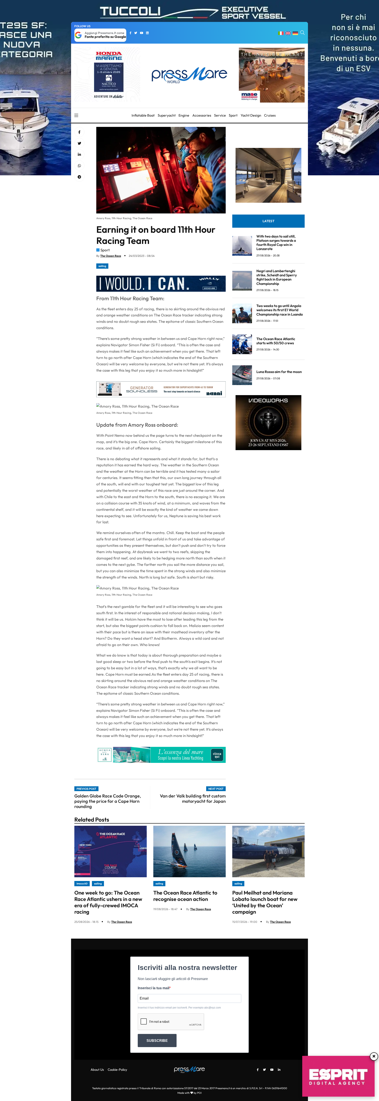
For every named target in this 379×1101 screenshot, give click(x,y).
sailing (102, 266)
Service (220, 115)
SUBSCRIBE (157, 1040)
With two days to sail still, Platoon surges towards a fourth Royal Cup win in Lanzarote (276, 242)
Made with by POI (189, 1092)
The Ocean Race (110, 255)
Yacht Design (251, 115)
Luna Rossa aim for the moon (279, 371)
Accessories (201, 115)
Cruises (270, 115)
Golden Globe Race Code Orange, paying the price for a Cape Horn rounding (107, 801)
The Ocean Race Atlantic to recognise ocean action (185, 895)
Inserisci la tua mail (153, 988)
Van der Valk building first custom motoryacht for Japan (193, 798)
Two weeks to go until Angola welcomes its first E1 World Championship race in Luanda (279, 310)
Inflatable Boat (143, 115)
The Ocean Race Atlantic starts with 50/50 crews (275, 341)
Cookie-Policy (117, 1069)
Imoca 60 (82, 883)
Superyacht (167, 115)
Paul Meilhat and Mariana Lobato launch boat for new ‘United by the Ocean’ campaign (264, 902)
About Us (97, 1069)
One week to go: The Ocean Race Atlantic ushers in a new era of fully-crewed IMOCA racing (108, 902)
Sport (233, 115)
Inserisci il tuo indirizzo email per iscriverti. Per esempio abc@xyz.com (179, 1007)
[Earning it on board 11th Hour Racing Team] (79, 154)
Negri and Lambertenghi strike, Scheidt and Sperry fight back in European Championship (276, 277)
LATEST (268, 221)
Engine (184, 115)
